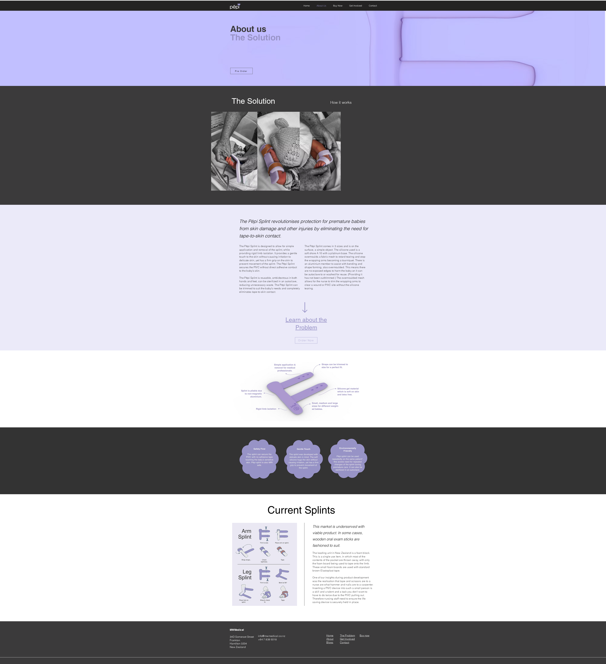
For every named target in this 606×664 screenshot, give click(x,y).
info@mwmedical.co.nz (271, 636)
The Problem (347, 635)
